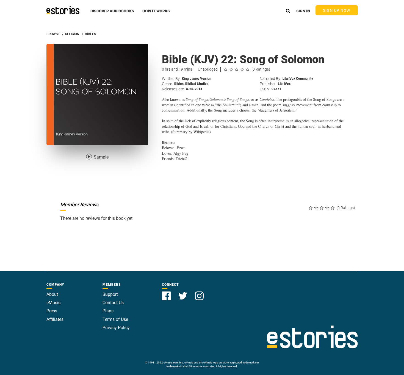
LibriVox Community (298, 78)
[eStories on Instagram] (199, 292)
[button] (112, 14)
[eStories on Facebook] (167, 292)
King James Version (196, 78)
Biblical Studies (196, 84)
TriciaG (181, 158)
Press (51, 310)
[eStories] (62, 10)
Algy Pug (180, 153)
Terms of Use (115, 319)
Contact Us (113, 302)
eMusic (53, 302)
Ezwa (181, 147)
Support (110, 294)
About (52, 294)
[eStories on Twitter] (183, 292)
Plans (108, 310)
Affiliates (54, 319)
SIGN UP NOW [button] (336, 10)
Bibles (179, 84)
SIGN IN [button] (303, 11)
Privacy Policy (116, 327)
